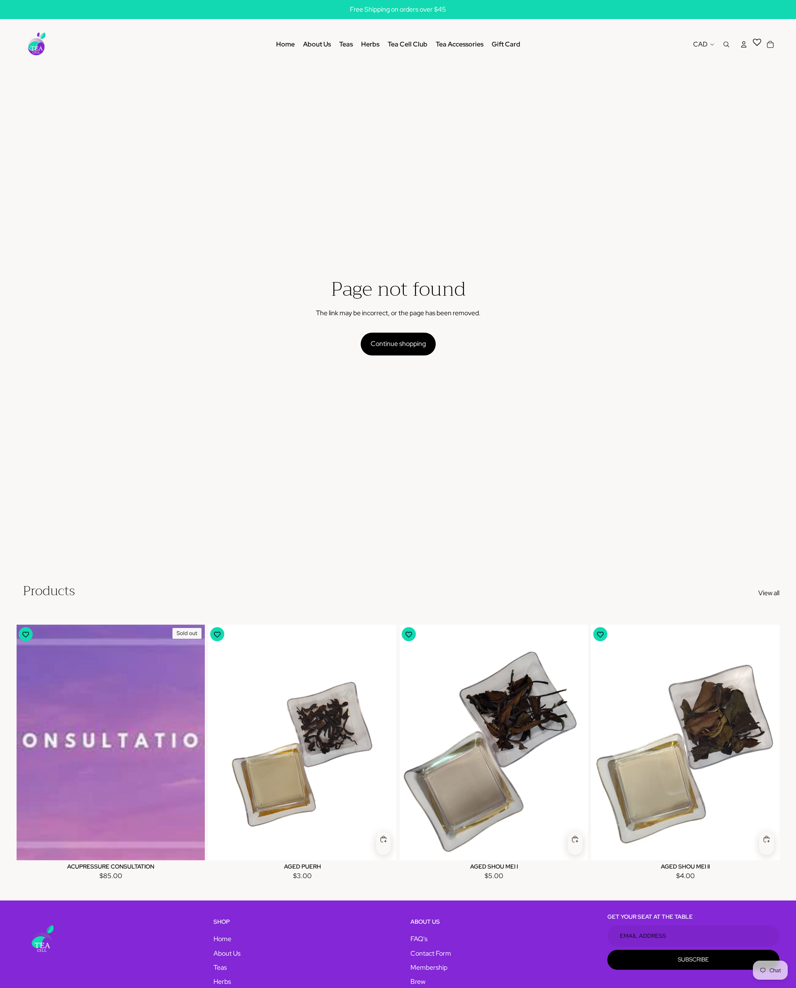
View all (768, 593)
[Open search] (726, 44)
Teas (220, 967)
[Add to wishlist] (25, 634)
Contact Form (430, 953)
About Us (227, 953)
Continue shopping (398, 343)
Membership (428, 967)
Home (222, 938)
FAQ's (418, 938)
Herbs (222, 981)
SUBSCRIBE (693, 959)
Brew (417, 981)
